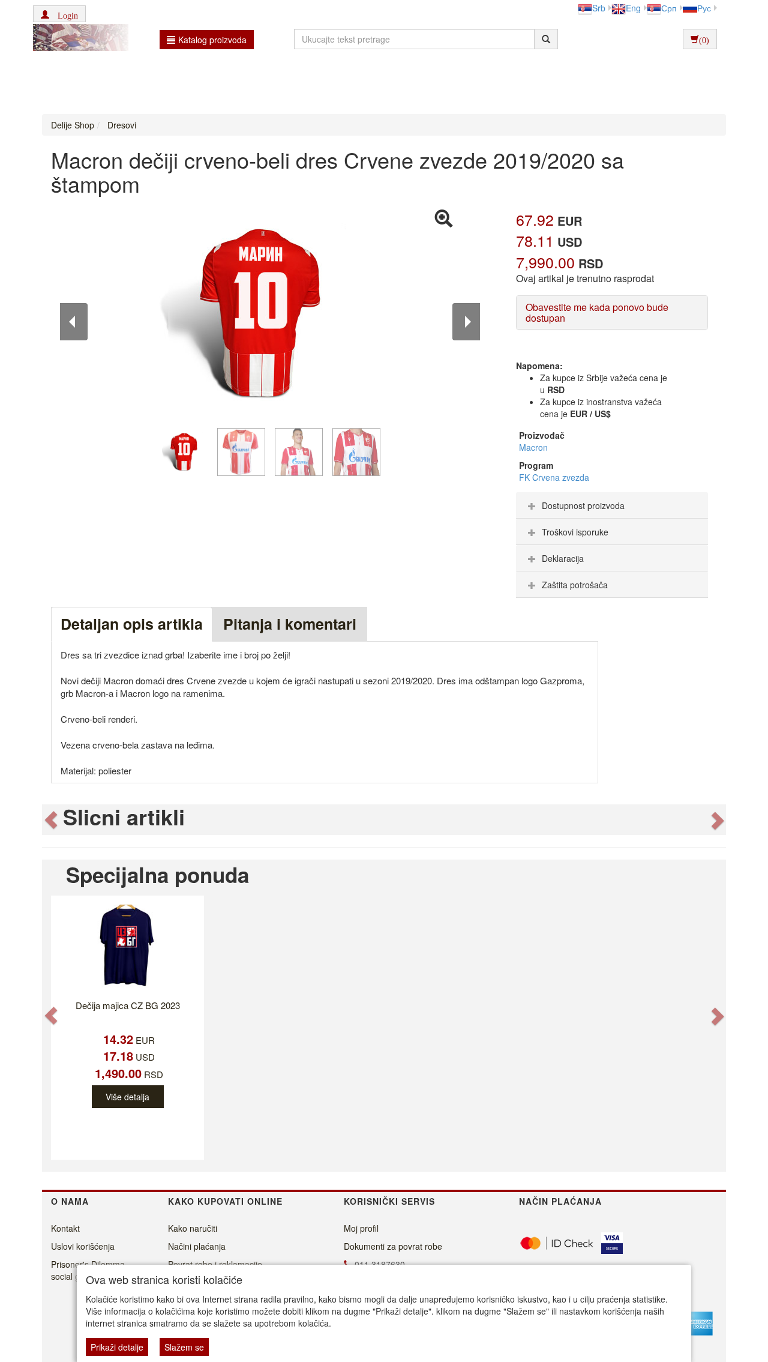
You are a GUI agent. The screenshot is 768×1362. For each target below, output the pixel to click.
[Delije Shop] (77, 39)
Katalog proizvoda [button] (212, 40)
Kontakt (65, 1228)
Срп (669, 8)
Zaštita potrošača (575, 585)
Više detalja (127, 1097)
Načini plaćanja (197, 1246)
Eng (633, 8)
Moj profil (361, 1228)
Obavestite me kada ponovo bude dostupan (597, 312)
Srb (598, 8)
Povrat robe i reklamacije (215, 1264)
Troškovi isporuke (575, 532)
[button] (59, 13)
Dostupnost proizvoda (583, 505)
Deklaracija (563, 558)
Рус (704, 8)
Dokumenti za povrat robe (393, 1246)
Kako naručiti (192, 1228)
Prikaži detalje (117, 1347)
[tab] (612, 505)
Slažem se (184, 1347)
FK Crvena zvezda (554, 477)
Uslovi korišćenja (83, 1246)
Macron (533, 447)
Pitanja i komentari (289, 623)
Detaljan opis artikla (132, 623)
